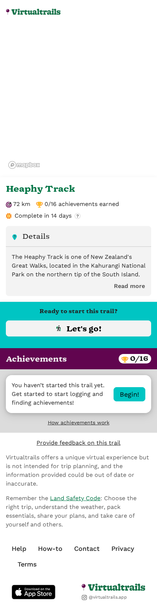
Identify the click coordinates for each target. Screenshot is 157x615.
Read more (129, 286)
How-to (50, 548)
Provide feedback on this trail (78, 442)
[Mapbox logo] (24, 165)
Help (19, 548)
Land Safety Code (75, 498)
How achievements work (79, 422)
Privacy (122, 548)
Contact (87, 548)
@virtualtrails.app (107, 597)
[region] (78, 98)
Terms (27, 564)
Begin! (129, 394)
